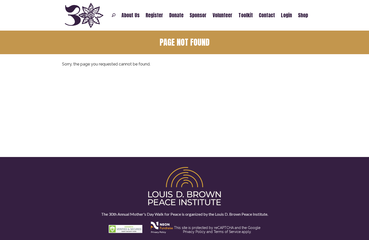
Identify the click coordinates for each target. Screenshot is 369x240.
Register (154, 15)
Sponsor (198, 15)
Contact (267, 15)
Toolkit (245, 15)
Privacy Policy (158, 231)
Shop (303, 15)
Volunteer (222, 15)
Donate (176, 15)
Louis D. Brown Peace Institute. (241, 214)
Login (286, 15)
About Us (130, 15)
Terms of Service (227, 232)
